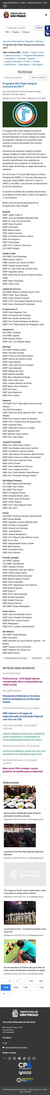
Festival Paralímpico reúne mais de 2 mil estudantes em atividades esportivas (24, 752)
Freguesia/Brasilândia (34, 55)
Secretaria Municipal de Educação (18, 41)
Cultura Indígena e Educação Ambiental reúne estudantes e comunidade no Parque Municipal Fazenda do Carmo (23, 736)
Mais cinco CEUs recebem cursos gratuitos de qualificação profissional (23, 770)
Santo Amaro (10, 64)
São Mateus (24, 64)
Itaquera (31, 58)
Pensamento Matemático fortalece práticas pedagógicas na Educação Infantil (21, 699)
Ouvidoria (23, 2)
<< (10, 981)
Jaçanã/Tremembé (13, 61)
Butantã (25, 52)
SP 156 (45, 2)
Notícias (26, 32)
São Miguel (37, 64)
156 (5, 1043)
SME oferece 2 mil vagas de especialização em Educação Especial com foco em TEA (23, 716)
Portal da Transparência (34, 2)
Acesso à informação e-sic (11, 2)
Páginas (16, 32)
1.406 (25, 987)
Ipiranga (21, 58)
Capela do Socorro (13, 55)
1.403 (40, 981)
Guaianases (10, 58)
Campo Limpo (37, 52)
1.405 (15, 987)
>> (4, 994)
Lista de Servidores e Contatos (16, 1047)
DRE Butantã (36, 658)
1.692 (41, 987)
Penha (27, 61)
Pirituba (36, 61)
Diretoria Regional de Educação (16, 658)
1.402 (30, 981)
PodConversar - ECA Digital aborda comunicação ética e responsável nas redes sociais (22, 681)
